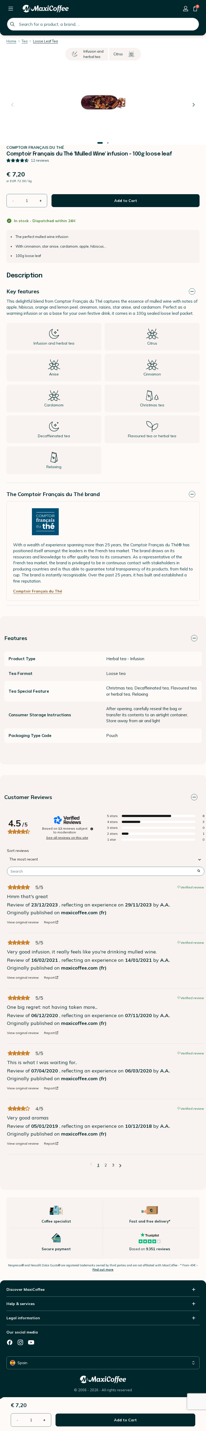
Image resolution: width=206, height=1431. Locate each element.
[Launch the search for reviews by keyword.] (198, 871)
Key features (22, 291)
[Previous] (12, 105)
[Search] (12, 24)
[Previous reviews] (91, 1164)
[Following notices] (120, 1165)
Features (15, 638)
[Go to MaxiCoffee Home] (46, 8)
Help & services (20, 1303)
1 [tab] (100, 143)
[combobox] (103, 24)
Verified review (192, 887)
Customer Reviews (28, 797)
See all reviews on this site (67, 838)
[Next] (194, 105)
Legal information (23, 1318)
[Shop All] (10, 8)
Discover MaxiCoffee (25, 1289)
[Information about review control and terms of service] (92, 829)
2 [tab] (108, 143)
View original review (23, 922)
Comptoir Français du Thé (37, 591)
